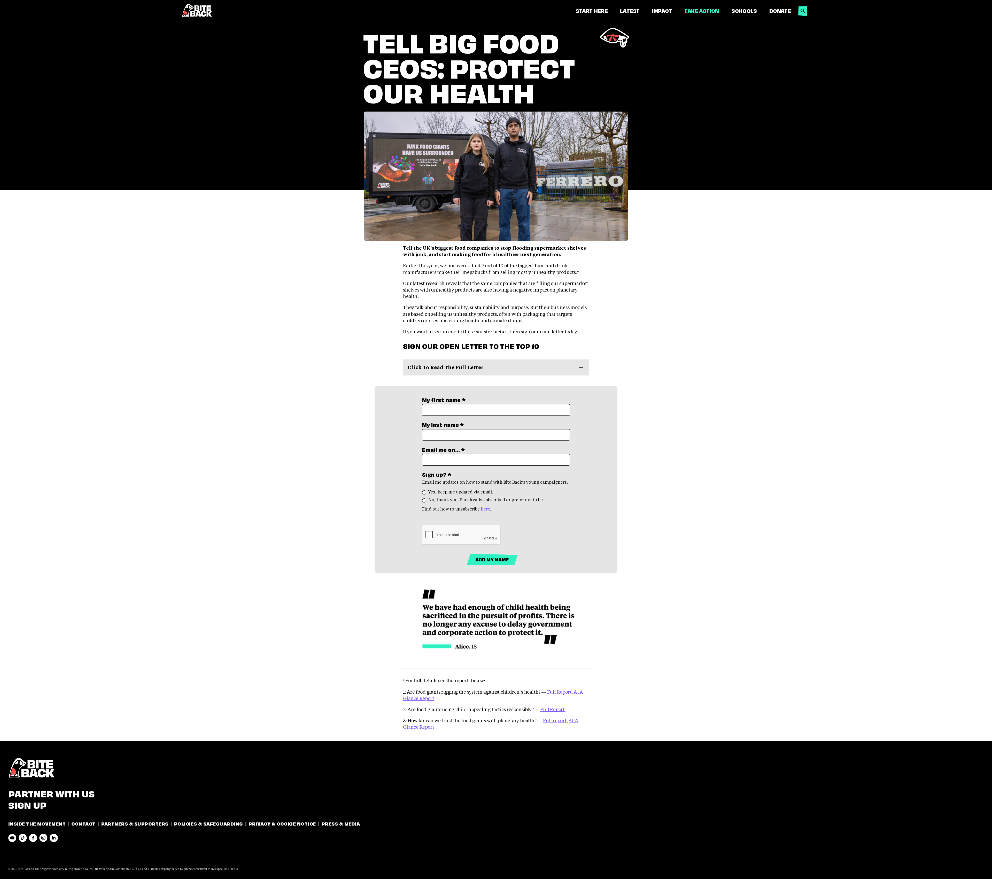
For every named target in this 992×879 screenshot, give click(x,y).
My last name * (443, 424)
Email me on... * (443, 449)
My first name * (444, 399)
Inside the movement (37, 823)
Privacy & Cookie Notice (282, 823)
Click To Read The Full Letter (446, 367)
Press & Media (341, 823)
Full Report (559, 692)
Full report (555, 720)
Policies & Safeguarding (208, 823)
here (485, 509)
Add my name (492, 559)
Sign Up (27, 804)
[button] (803, 9)
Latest (630, 10)
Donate (780, 10)
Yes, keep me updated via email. (460, 492)
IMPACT (662, 10)
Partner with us (51, 793)
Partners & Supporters (134, 823)
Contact (83, 823)
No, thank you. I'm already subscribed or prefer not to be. (486, 499)
